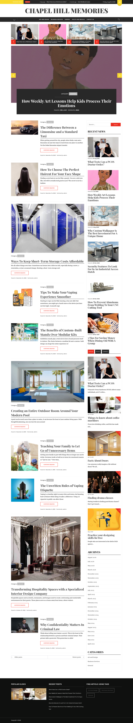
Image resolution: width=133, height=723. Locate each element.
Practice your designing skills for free (101, 536)
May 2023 (91, 631)
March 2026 (92, 570)
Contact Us (90, 19)
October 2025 (92, 582)
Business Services (57, 19)
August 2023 (92, 627)
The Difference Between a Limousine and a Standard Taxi (59, 131)
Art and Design (44, 19)
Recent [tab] (98, 351)
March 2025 (92, 598)
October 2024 (92, 619)
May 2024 (91, 623)
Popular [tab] (91, 351)
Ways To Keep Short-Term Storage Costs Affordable (47, 261)
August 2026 (92, 557)
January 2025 (92, 607)
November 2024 (93, 615)
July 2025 (91, 590)
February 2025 (93, 603)
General (67, 19)
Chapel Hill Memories (66, 10)
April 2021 (91, 644)
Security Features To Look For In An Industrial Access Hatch (103, 269)
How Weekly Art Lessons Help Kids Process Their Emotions (31, 2)
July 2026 (91, 561)
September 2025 (93, 586)
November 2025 (93, 578)
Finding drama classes (100, 497)
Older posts (18, 657)
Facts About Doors (98, 460)
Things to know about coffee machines (103, 419)
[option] (25, 34)
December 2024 (93, 611)
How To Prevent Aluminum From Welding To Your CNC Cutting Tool (103, 304)
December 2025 (93, 574)
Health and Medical (78, 19)
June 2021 (91, 635)
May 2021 (91, 640)
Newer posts (77, 657)
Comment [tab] (105, 351)
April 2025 (91, 594)
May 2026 (91, 566)
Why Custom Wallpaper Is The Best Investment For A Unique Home (77, 2)
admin (77, 110)
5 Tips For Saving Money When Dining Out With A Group (101, 340)
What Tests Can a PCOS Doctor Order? (101, 163)
